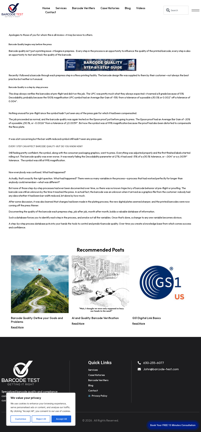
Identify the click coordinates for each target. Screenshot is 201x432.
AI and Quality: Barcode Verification (95, 318)
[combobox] (176, 10)
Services (61, 8)
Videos (140, 8)
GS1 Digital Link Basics (146, 318)
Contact (50, 12)
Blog (128, 8)
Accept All (61, 419)
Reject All (41, 419)
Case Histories (109, 8)
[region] (40, 409)
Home (46, 8)
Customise (20, 419)
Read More (17, 327)
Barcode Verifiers (83, 8)
